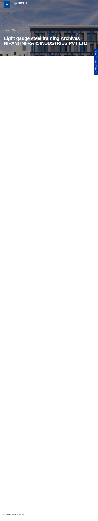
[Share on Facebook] (46, 157)
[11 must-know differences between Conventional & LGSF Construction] (49, 432)
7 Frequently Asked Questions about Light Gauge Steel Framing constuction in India (46, 242)
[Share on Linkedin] (51, 157)
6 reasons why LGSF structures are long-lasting (44, 355)
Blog (8, 119)
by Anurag (27, 137)
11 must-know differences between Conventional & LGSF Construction (47, 468)
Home (7, 30)
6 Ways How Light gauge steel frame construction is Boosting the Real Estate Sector (48, 126)
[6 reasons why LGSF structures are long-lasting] (49, 321)
